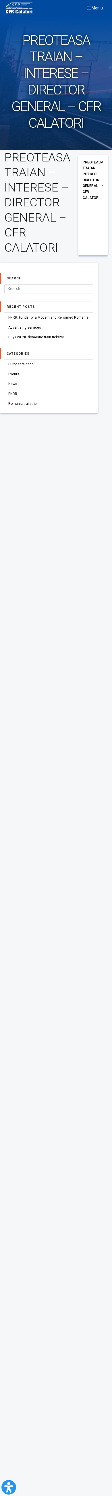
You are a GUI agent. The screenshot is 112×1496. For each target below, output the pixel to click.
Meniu (97, 8)
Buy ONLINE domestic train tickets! (36, 337)
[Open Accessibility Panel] (8, 1487)
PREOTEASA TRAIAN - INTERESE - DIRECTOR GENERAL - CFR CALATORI (93, 180)
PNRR (12, 394)
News (12, 384)
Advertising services (24, 327)
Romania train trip (22, 404)
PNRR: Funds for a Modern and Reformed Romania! (48, 317)
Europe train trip (21, 364)
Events (13, 374)
